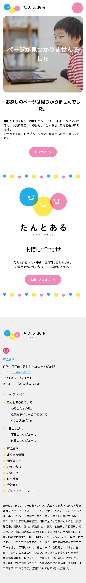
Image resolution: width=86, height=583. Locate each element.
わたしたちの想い (22, 408)
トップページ (43, 152)
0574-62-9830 (21, 372)
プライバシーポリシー (21, 491)
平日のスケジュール (23, 434)
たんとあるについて (19, 402)
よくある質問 (15, 455)
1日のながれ (15, 428)
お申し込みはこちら (43, 280)
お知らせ (12, 473)
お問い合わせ (15, 467)
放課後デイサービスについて (29, 414)
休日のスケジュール (23, 440)
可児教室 (8, 359)
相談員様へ (14, 461)
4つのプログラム (21, 420)
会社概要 (12, 485)
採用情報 (12, 479)
